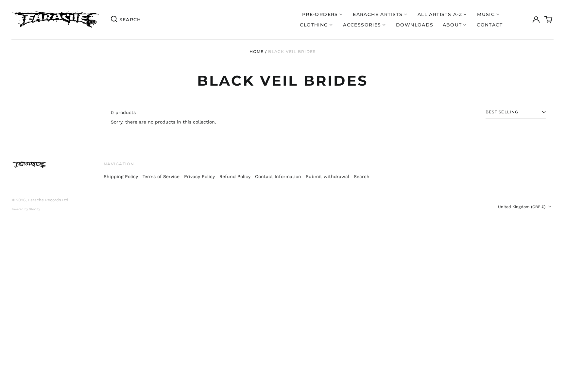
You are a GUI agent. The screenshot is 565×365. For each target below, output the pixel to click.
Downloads (415, 25)
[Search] (114, 19)
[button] (548, 19)
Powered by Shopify (25, 209)
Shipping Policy (121, 176)
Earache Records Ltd (48, 200)
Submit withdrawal (327, 176)
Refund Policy (234, 176)
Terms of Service (161, 176)
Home (256, 51)
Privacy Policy (199, 176)
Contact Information (278, 176)
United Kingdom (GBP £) (522, 207)
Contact (490, 25)
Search (361, 176)
